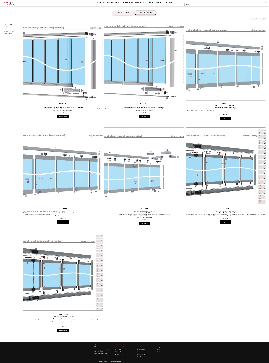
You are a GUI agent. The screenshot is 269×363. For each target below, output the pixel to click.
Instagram (159, 347)
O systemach (101, 3)
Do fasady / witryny (119, 354)
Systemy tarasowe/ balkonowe (142, 351)
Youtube (159, 351)
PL (265, 3)
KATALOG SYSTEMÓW (120, 344)
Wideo (95, 346)
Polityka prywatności (98, 351)
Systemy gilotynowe (140, 354)
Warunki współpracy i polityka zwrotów (102, 350)
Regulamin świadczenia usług (100, 353)
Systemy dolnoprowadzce (141, 349)
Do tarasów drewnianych (120, 351)
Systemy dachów (140, 356)
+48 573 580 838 (168, 3)
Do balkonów (118, 349)
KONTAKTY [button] (158, 3)
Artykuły (151, 3)
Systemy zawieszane (140, 347)
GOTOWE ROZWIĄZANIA (113, 3)
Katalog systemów (127, 3)
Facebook (159, 349)
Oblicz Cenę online (140, 3)
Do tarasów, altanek (119, 347)
